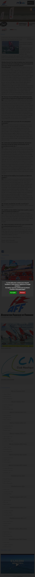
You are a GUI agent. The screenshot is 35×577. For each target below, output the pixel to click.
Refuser (22, 292)
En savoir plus (20, 289)
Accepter (13, 292)
